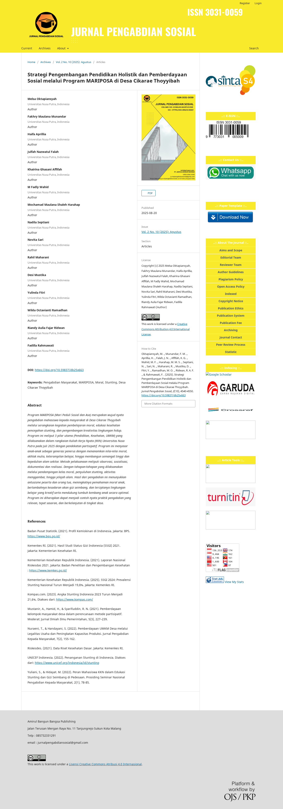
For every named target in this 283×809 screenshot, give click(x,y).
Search (253, 48)
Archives (45, 48)
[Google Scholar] (219, 374)
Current (26, 48)
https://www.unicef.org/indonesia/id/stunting (67, 663)
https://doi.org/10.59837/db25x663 (59, 370)
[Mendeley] (230, 482)
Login (258, 3)
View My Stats (234, 582)
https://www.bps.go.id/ (44, 536)
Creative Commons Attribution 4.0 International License (166, 329)
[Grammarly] (230, 528)
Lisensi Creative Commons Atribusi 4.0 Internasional (105, 764)
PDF (150, 193)
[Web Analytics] (215, 582)
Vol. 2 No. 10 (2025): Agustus (73, 62)
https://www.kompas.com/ (74, 599)
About (61, 48)
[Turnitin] (230, 505)
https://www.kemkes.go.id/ (48, 570)
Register (245, 3)
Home (31, 62)
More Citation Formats (158, 403)
